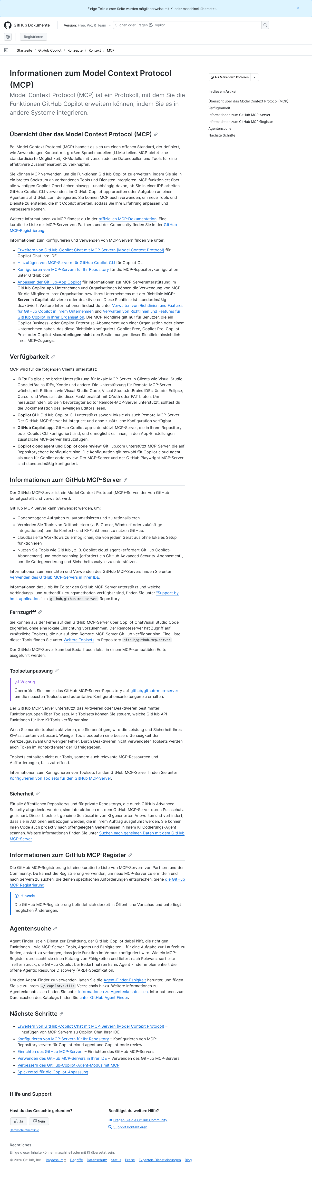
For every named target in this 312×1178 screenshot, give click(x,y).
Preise (130, 1160)
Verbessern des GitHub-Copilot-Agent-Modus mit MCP (68, 1065)
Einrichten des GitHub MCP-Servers (50, 1051)
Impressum (54, 1160)
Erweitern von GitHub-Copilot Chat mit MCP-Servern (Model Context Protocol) (91, 249)
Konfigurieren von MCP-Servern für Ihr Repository (63, 269)
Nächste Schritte (34, 1013)
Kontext (95, 50)
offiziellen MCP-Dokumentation (127, 218)
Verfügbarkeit (29, 356)
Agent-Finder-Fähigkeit (125, 979)
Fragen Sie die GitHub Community (140, 1120)
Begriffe (76, 1160)
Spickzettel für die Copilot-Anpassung (53, 1071)
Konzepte (75, 50)
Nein (41, 1121)
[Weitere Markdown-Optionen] (255, 77)
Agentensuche (30, 928)
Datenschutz (97, 1160)
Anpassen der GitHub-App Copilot (49, 282)
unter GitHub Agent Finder (103, 997)
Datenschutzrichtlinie (24, 1130)
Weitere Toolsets (79, 639)
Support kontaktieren (130, 1127)
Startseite (24, 50)
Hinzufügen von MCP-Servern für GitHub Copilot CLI (66, 262)
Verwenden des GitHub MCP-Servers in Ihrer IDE (54, 577)
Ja (21, 1121)
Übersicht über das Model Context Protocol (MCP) (81, 134)
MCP (111, 50)
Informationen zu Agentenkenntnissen (113, 991)
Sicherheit (22, 794)
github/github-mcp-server (154, 690)
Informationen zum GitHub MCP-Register (68, 854)
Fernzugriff (23, 612)
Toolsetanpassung (31, 671)
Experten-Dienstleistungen (160, 1160)
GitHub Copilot (49, 50)
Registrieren (33, 37)
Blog (188, 1160)
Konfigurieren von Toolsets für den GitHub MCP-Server (60, 778)
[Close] (298, 8)
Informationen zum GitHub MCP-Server (66, 479)
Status (116, 1160)
